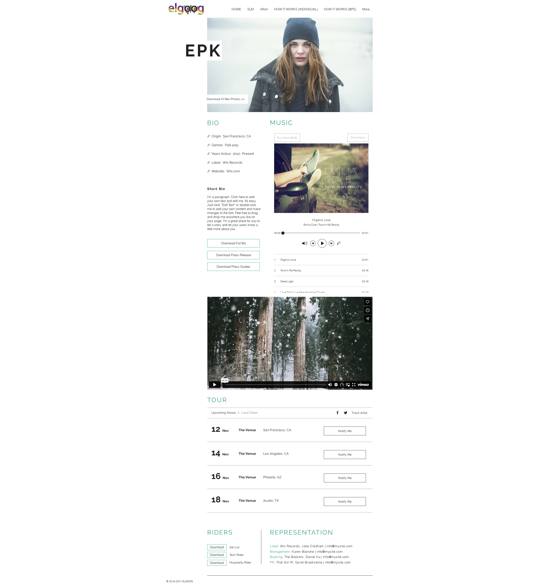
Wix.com (233, 171)
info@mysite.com (339, 546)
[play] (364, 108)
